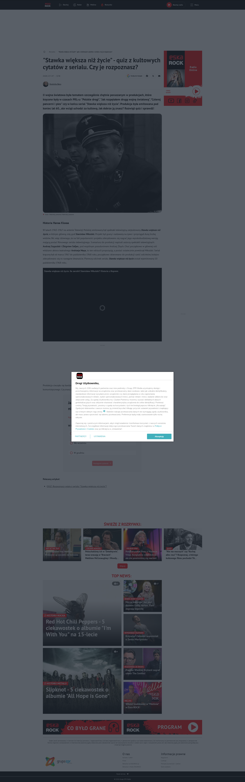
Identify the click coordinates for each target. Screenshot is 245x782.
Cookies (90, 429)
